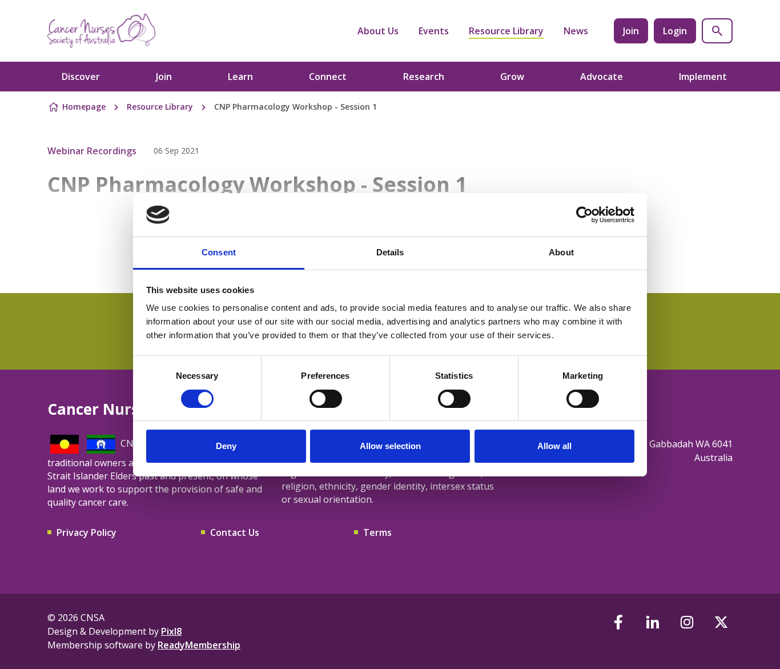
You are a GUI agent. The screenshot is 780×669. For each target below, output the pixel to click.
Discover (81, 76)
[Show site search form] (717, 30)
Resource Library (506, 31)
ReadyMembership (199, 645)
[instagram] (687, 622)
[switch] (325, 399)
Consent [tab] (219, 252)
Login (675, 31)
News (576, 31)
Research (423, 76)
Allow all (554, 446)
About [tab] (561, 252)
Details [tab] (390, 252)
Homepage (84, 106)
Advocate (601, 76)
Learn (240, 76)
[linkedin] (652, 622)
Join (631, 31)
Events (434, 31)
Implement (703, 76)
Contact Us (234, 532)
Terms (377, 532)
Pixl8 (171, 631)
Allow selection (390, 446)
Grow (512, 76)
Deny (226, 446)
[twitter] (721, 622)
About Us (378, 31)
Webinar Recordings (91, 151)
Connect (328, 76)
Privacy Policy (86, 532)
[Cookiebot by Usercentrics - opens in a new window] (584, 214)
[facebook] (618, 622)
